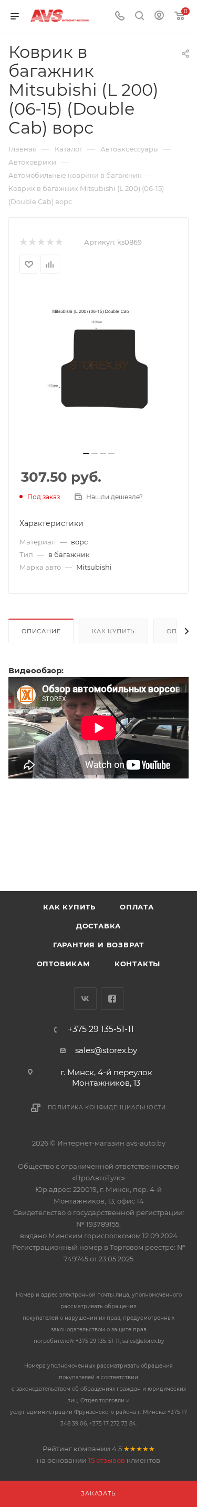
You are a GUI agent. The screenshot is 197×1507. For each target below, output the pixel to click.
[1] (22, 242)
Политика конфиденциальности (107, 1107)
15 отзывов (106, 1460)
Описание (41, 631)
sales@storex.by (106, 1050)
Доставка (98, 926)
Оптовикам (63, 963)
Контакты (137, 963)
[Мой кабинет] (159, 17)
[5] (58, 242)
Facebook (112, 998)
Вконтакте (85, 998)
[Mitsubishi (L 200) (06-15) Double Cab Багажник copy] (99, 365)
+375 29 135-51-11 (101, 1029)
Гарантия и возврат (98, 944)
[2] (31, 242)
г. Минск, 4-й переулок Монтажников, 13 (106, 1077)
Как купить (113, 631)
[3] (40, 242)
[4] (49, 242)
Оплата (137, 907)
